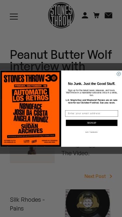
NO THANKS (92, 132)
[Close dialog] (119, 74)
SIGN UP (91, 123)
